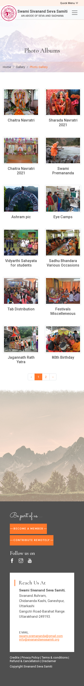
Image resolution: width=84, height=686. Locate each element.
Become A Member (28, 529)
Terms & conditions (55, 657)
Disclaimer (49, 661)
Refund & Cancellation (25, 661)
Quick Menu (68, 3)
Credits (14, 657)
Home (7, 67)
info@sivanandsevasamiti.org (39, 639)
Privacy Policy (30, 657)
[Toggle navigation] (74, 12)
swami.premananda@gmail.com (41, 636)
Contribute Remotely (32, 540)
